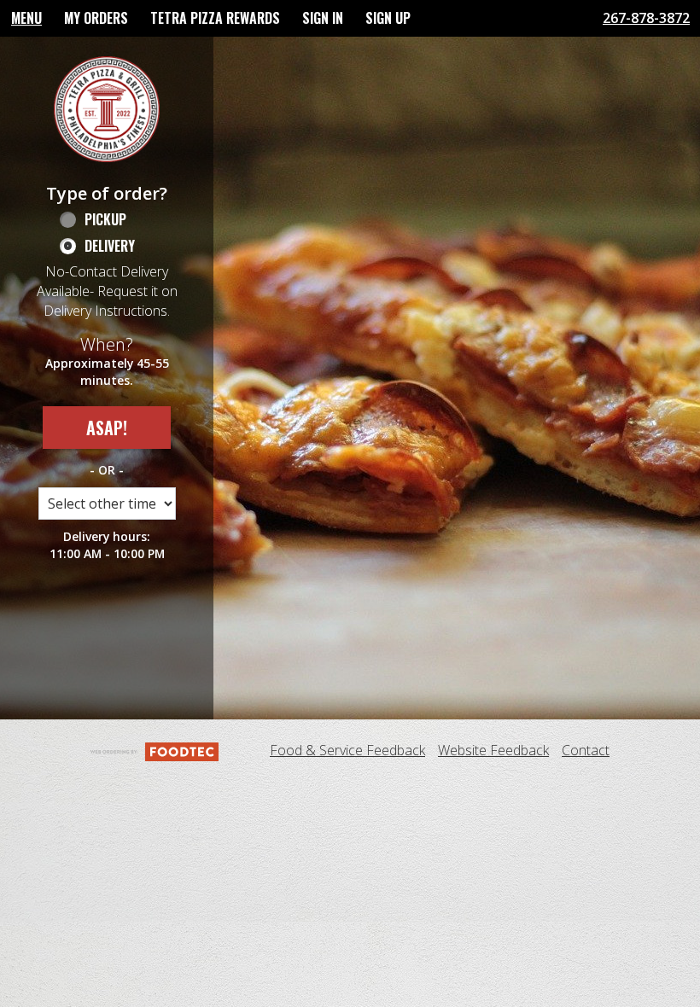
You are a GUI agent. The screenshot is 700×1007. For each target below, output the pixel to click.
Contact (586, 750)
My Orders (96, 18)
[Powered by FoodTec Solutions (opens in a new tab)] (154, 750)
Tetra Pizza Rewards (215, 18)
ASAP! (106, 427)
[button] (107, 109)
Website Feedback (493, 750)
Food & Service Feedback (347, 750)
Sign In (322, 18)
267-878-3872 (646, 18)
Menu (26, 18)
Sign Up (388, 18)
